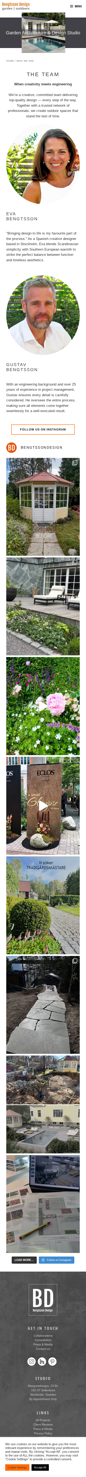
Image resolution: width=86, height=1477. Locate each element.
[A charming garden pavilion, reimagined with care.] (43, 507)
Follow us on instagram (43, 429)
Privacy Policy (43, 1433)
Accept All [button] (40, 1467)
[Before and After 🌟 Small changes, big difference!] (43, 606)
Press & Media (43, 1344)
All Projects (43, 1420)
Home (10, 61)
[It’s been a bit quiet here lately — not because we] (43, 1005)
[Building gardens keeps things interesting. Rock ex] (43, 1104)
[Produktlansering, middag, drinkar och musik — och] (43, 806)
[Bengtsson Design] (15, 6)
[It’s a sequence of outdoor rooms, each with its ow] (43, 706)
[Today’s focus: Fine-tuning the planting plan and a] (43, 1204)
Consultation (43, 1340)
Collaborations (43, 1335)
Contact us (43, 1348)
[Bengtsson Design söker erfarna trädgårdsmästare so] (43, 905)
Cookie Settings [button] (17, 1467)
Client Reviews (43, 1424)
